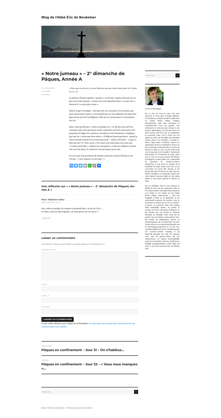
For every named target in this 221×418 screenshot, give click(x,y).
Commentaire (48, 250)
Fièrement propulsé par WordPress (79, 408)
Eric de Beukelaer (48, 88)
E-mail (45, 296)
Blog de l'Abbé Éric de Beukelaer (68, 17)
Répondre (46, 218)
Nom (44, 284)
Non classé (45, 94)
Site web (45, 307)
